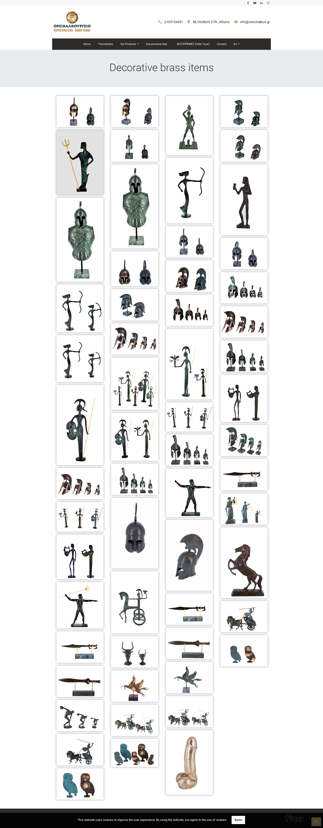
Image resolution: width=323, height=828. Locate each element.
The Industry (105, 44)
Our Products (128, 44)
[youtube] (254, 3)
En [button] (235, 44)
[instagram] (268, 3)
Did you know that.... (157, 44)
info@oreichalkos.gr (255, 22)
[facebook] (248, 3)
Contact (221, 44)
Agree (238, 820)
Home (87, 44)
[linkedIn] (261, 3)
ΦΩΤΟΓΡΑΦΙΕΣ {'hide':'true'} (193, 44)
